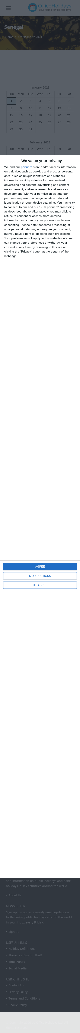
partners (26, 166)
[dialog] (40, 516)
